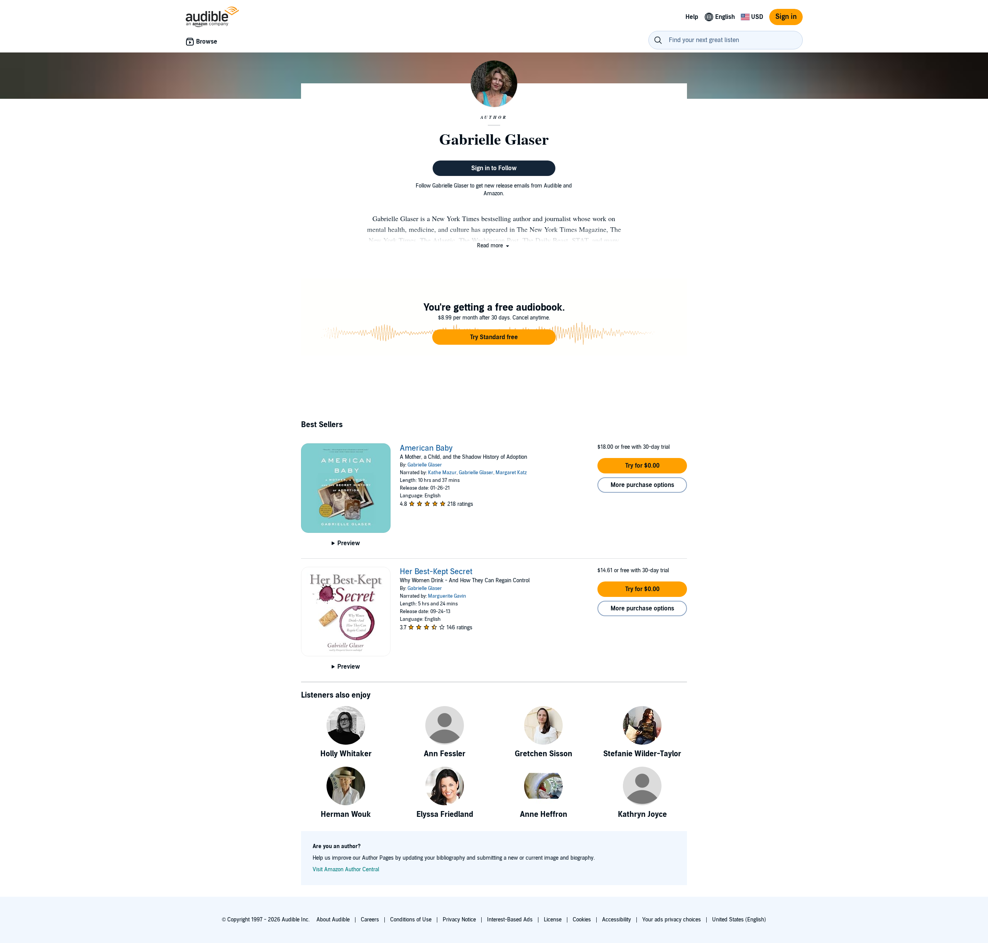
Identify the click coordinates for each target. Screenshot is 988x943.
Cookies (582, 919)
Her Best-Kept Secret (436, 571)
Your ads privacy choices (671, 919)
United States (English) (739, 919)
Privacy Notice (459, 919)
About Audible (333, 919)
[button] (494, 245)
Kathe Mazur (442, 473)
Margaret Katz (511, 473)
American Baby (426, 448)
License (553, 919)
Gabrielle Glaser (425, 465)
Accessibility (616, 919)
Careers (370, 919)
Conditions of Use (410, 919)
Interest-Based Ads (510, 919)
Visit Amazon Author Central (346, 869)
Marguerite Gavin (447, 596)
